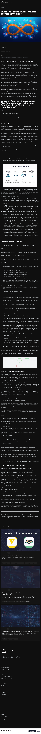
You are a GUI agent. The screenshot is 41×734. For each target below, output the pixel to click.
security (3, 57)
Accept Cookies (32, 731)
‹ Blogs (2, 7)
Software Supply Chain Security (8, 678)
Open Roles (3, 694)
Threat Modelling (5, 667)
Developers (3, 683)
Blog (2, 703)
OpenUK (10, 89)
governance (19, 57)
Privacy (2, 712)
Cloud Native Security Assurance (8, 681)
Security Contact (4, 719)
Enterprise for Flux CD (6, 671)
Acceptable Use (4, 716)
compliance (14, 57)
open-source (25, 57)
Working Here (4, 696)
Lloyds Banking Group (32, 88)
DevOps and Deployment (6, 676)
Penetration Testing (5, 669)
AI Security (3, 674)
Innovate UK (3, 89)
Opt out (38, 731)
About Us (3, 692)
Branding (3, 705)
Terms (2, 714)
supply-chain (8, 57)
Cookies (2, 732)
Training (3, 685)
